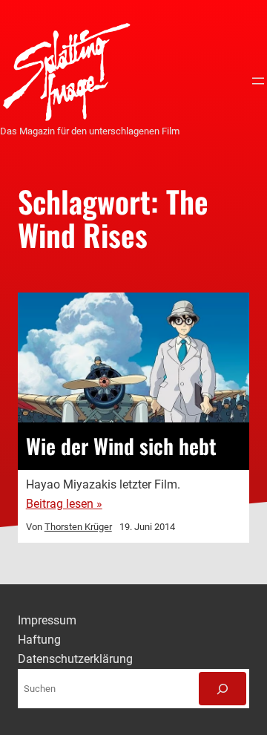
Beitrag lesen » (64, 504)
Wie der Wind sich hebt (121, 446)
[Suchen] (222, 689)
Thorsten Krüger (78, 526)
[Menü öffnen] (258, 81)
